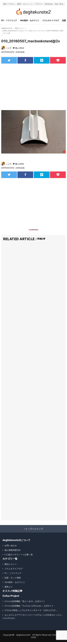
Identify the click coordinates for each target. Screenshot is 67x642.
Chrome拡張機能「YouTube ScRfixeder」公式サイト (29, 606)
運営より (9, 586)
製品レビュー (11, 564)
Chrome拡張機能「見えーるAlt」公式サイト (25, 601)
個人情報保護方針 (13, 550)
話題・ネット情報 (13, 577)
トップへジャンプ (34, 529)
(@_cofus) (19, 48)
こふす (9, 48)
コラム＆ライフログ (50, 20)
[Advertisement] (33, 86)
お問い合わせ (11, 545)
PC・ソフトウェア (9, 20)
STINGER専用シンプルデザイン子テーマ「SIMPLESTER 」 (31, 610)
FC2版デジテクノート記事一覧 (19, 554)
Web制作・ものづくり (29, 20)
